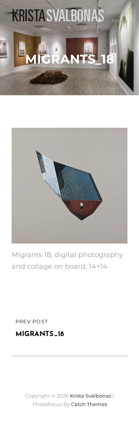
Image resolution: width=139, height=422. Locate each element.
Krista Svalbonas (90, 396)
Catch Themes (89, 404)
